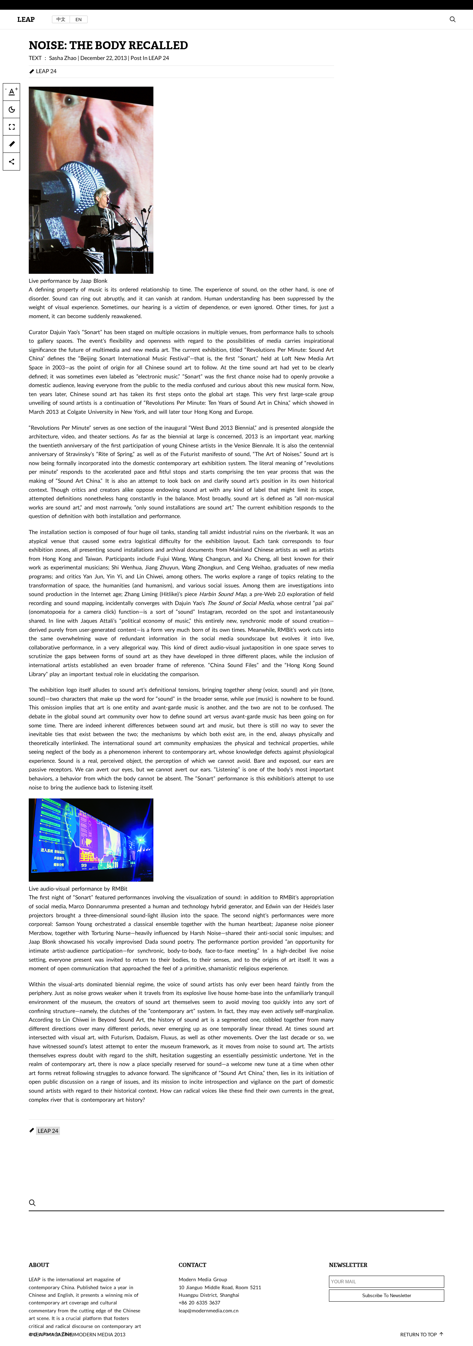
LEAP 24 (159, 57)
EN (78, 19)
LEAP (26, 19)
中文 (60, 19)
